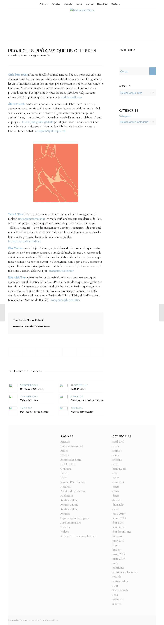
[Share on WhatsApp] (42, 351)
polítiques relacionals (125, 572)
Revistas (65, 514)
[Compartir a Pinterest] (56, 351)
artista (116, 464)
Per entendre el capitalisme (34, 411)
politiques (118, 567)
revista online (120, 581)
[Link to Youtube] (153, 24)
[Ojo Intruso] (2, 312)
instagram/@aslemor (61, 270)
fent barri (117, 523)
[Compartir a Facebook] (15, 351)
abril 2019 (118, 442)
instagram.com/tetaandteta (24, 241)
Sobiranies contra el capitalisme (87, 400)
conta (115, 487)
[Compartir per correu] (96, 351)
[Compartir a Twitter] (29, 351)
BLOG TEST (68, 464)
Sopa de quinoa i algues (74, 518)
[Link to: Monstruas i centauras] (64, 410)
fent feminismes (121, 532)
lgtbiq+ (116, 550)
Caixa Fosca (24, 620)
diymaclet (118, 505)
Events (64, 473)
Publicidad (66, 496)
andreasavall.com (71, 97)
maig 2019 (118, 554)
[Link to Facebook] (148, 24)
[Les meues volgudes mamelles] (161, 312)
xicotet (116, 604)
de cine (116, 500)
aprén (115, 455)
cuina (115, 491)
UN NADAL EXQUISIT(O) (32, 389)
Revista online (69, 500)
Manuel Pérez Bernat (72, 482)
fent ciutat (118, 527)
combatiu (118, 482)
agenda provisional (71, 446)
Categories (125, 116)
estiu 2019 (118, 514)
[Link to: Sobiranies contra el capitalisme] (64, 399)
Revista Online (69, 505)
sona (115, 595)
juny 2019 (118, 541)
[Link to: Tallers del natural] (13, 399)
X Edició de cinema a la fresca (78, 536)
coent (115, 477)
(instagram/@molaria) (31, 219)
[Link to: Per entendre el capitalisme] (13, 410)
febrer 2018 (119, 518)
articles (64, 455)
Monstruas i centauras (82, 411)
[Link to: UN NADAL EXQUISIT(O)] (13, 388)
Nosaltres (65, 487)
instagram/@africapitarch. (50, 131)
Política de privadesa (72, 491)
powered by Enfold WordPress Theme (44, 620)
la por (115, 545)
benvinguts (119, 468)
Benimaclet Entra (70, 459)
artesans (117, 459)
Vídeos (64, 532)
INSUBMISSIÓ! (78, 389)
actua (115, 446)
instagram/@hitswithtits (65, 300)
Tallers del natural (29, 400)
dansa (115, 496)
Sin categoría (120, 590)
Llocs (63, 477)
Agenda (65, 442)
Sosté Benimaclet (70, 523)
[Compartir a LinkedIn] (69, 351)
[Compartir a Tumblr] (83, 351)
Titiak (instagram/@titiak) (37, 122)
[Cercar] (125, 4)
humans (117, 536)
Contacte (65, 468)
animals (117, 451)
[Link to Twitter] (143, 24)
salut (115, 586)
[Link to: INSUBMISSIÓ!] (64, 388)
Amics (64, 451)
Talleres (65, 527)
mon (115, 563)
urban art (117, 599)
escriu (115, 509)
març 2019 (118, 558)
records (116, 576)
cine (114, 473)
